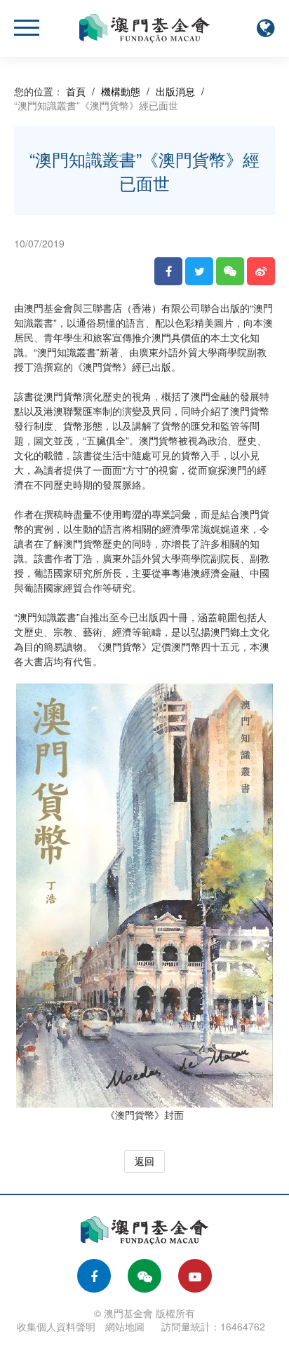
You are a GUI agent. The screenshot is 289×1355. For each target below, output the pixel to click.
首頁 (76, 91)
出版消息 (175, 91)
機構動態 (120, 91)
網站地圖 (124, 1326)
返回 (144, 1161)
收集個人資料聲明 (56, 1326)
